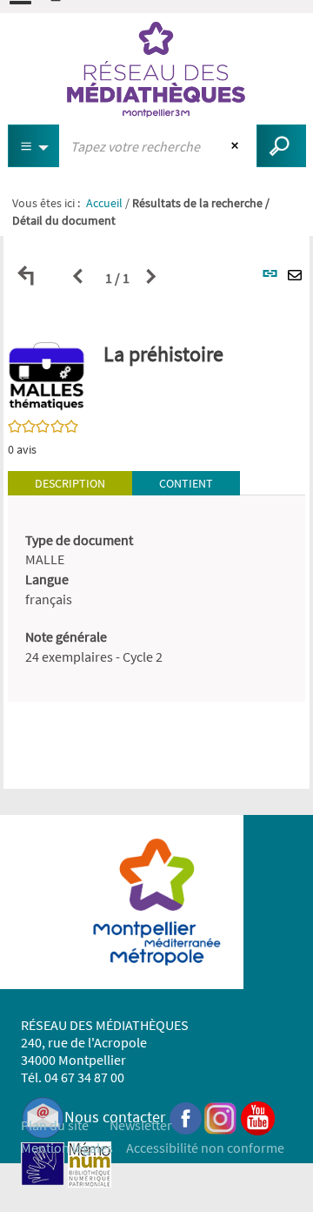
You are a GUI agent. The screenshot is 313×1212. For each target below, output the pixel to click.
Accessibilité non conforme (205, 1147)
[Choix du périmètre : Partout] (34, 146)
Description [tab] (70, 483)
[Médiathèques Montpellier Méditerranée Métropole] (156, 70)
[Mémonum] (89, 1162)
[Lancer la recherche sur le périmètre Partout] (281, 146)
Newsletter (141, 1125)
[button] (47, 375)
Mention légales (67, 1147)
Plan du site (55, 1125)
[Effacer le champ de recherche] (236, 146)
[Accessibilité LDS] (42, 1162)
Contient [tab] (186, 483)
